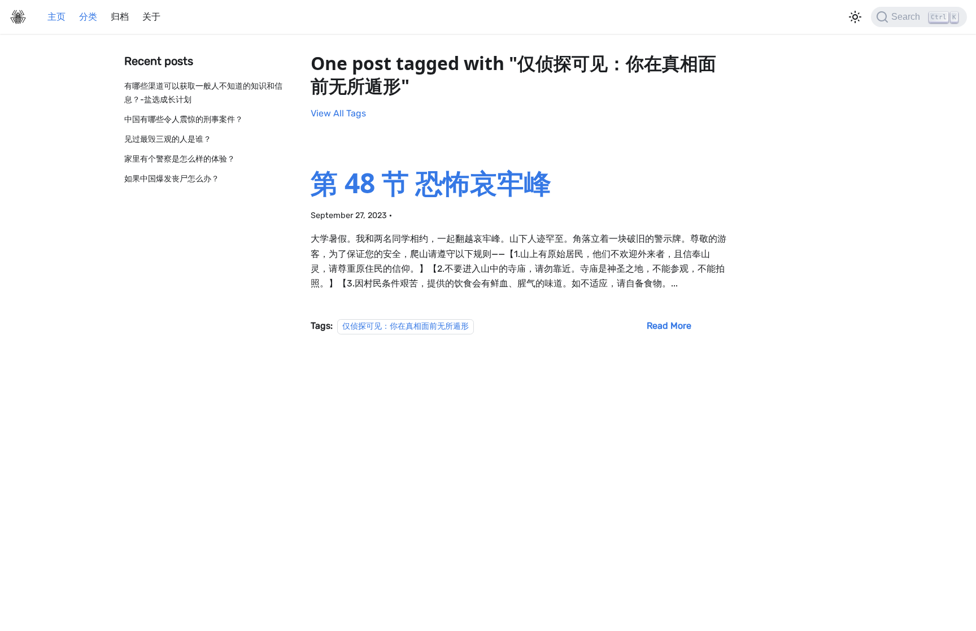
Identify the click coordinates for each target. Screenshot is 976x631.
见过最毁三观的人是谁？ (167, 139)
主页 (56, 16)
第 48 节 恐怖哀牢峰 (431, 182)
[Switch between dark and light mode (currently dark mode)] (855, 17)
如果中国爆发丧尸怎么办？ (171, 179)
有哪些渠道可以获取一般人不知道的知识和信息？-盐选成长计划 (203, 93)
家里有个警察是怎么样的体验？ (179, 159)
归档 (120, 16)
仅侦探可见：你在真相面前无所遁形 (405, 326)
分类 (88, 16)
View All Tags (338, 113)
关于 (151, 16)
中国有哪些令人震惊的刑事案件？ (183, 119)
